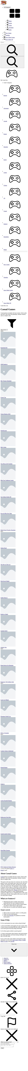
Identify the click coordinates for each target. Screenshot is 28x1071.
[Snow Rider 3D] (4, 4)
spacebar (11, 915)
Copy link (3, 1016)
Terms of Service (8, 963)
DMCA (5, 960)
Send (2, 1048)
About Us (6, 958)
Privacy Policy (7, 962)
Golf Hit (12, 941)
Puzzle (15, 890)
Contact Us (6, 959)
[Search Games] (12, 50)
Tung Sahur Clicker (17, 940)
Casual (2, 876)
